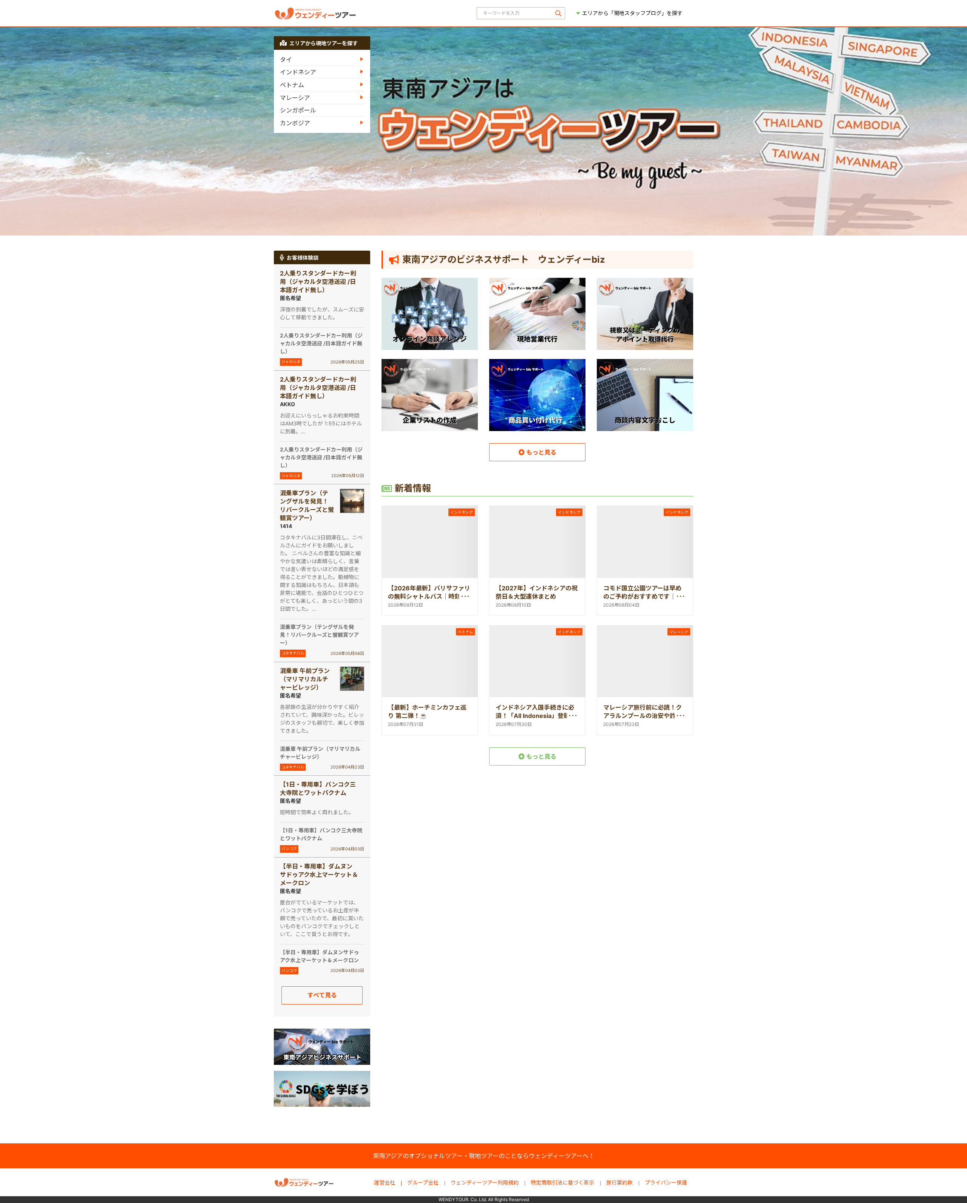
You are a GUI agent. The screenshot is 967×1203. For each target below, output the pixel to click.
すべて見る (322, 995)
